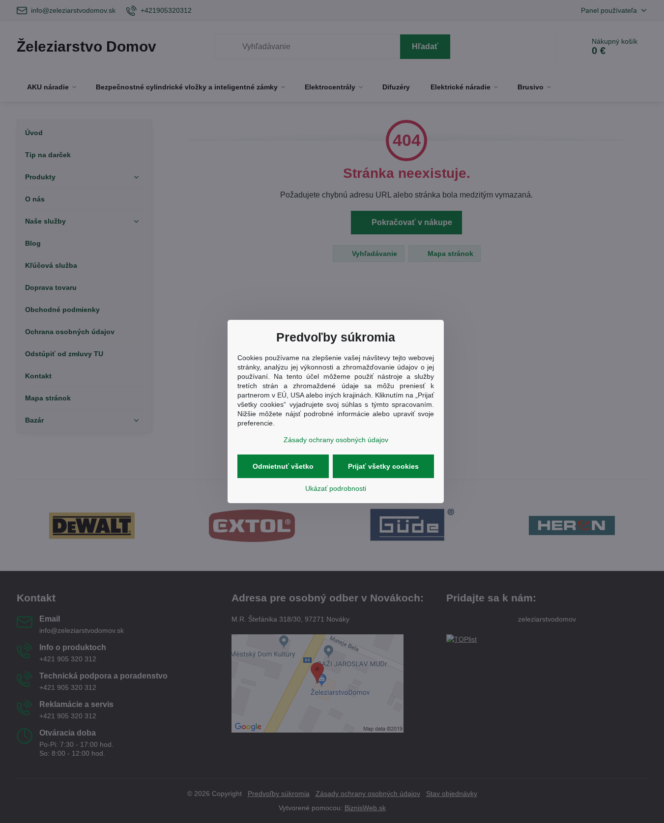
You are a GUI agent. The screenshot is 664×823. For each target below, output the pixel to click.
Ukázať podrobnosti (335, 488)
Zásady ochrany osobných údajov (336, 440)
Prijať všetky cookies (383, 466)
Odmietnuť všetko (283, 466)
